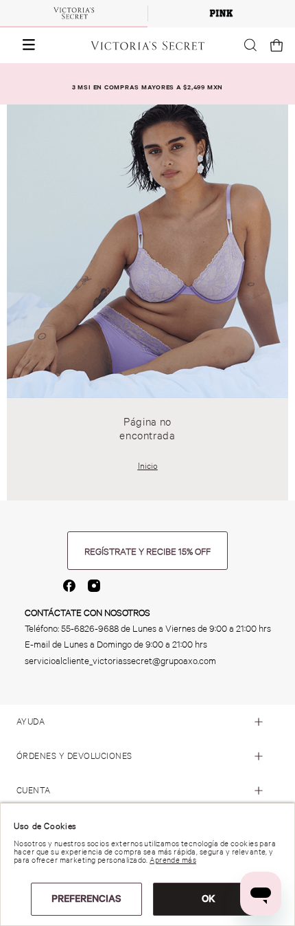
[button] (22, 45)
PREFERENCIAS (86, 898)
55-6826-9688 (90, 629)
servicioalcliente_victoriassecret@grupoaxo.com (120, 661)
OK (208, 898)
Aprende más (173, 860)
